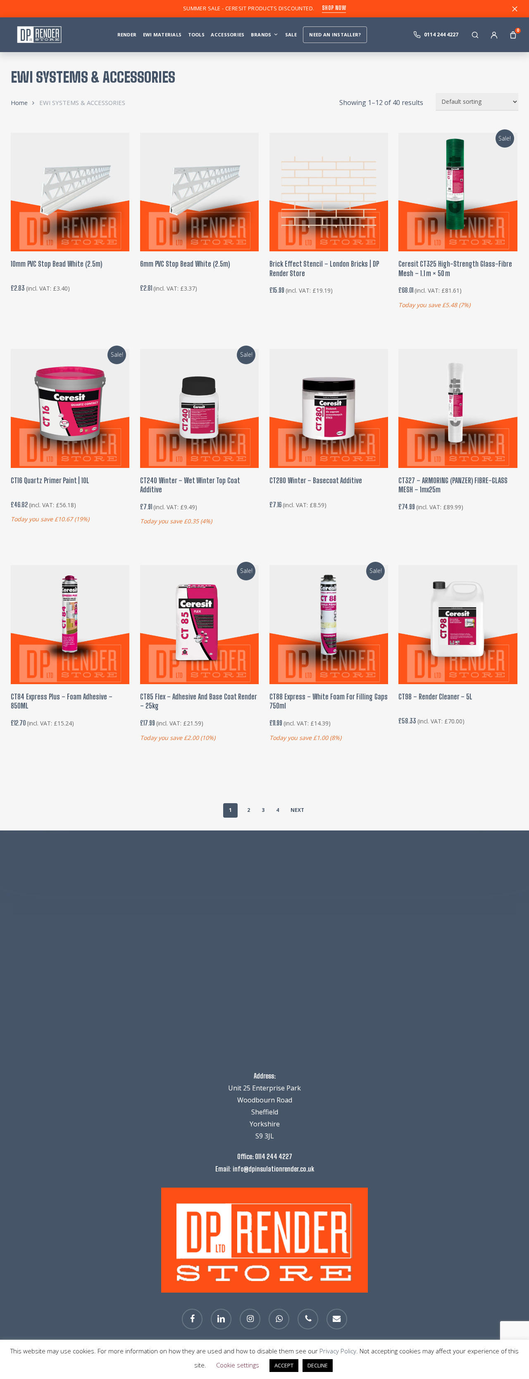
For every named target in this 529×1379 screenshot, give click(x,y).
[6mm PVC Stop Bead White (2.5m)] (199, 192)
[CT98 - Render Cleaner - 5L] (457, 624)
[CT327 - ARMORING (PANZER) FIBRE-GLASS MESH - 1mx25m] (457, 408)
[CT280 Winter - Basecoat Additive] (328, 408)
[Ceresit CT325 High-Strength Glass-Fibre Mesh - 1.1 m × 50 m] (457, 192)
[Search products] (475, 34)
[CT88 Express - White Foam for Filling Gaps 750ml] (328, 624)
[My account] (494, 34)
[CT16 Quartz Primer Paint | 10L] (70, 408)
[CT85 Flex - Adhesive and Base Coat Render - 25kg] (199, 624)
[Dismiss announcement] (515, 9)
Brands (261, 34)
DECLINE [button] (317, 1365)
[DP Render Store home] (41, 34)
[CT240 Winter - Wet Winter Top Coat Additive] (199, 408)
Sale (291, 34)
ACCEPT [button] (283, 1365)
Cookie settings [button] (237, 1365)
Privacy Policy (337, 1351)
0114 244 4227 (273, 1156)
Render (127, 34)
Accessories (227, 34)
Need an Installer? (335, 34)
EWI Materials (162, 34)
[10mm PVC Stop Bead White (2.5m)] (70, 192)
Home (19, 102)
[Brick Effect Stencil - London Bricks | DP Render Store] (328, 192)
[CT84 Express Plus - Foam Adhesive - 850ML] (70, 624)
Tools (196, 34)
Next (297, 810)
